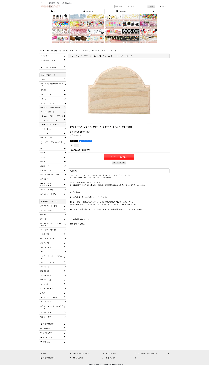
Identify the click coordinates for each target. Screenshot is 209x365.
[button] (153, 11)
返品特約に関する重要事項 (80, 150)
